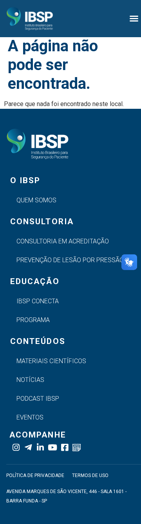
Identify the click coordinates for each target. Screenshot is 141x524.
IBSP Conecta (37, 301)
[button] (134, 18)
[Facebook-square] (64, 447)
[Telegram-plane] (28, 447)
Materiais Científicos (51, 361)
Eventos (29, 417)
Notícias (30, 380)
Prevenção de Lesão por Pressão (70, 260)
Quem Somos (36, 200)
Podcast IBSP (37, 398)
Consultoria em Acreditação (62, 241)
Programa (33, 320)
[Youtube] (52, 447)
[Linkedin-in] (40, 447)
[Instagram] (16, 447)
